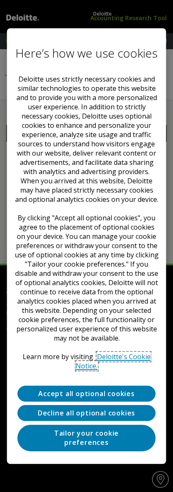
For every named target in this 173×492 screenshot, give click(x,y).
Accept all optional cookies (86, 393)
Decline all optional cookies (86, 413)
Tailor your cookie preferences (86, 438)
